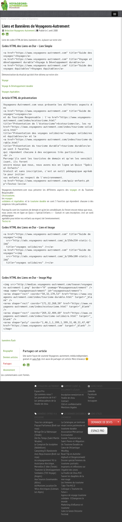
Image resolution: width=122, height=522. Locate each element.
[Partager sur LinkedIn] (7, 34)
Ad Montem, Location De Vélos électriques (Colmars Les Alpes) (46, 488)
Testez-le (6, 221)
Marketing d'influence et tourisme (72, 506)
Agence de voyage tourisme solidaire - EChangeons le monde (73, 498)
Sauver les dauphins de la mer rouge (72, 477)
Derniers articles (10, 357)
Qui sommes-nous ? (43, 394)
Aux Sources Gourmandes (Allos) (46, 481)
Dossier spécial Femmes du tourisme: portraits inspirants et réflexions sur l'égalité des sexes (73, 465)
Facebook (92, 394)
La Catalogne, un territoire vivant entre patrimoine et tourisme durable (73, 425)
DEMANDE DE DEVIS (101, 422)
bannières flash (9, 340)
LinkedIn (91, 391)
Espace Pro (39, 391)
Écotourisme (14, 18)
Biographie (8, 350)
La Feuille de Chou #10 (71, 472)
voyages (73, 189)
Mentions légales (69, 407)
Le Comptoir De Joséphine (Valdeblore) (46, 446)
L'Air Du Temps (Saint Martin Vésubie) (46, 439)
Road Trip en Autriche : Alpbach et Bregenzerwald (73, 455)
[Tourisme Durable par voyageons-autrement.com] (14, 4)
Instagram (92, 400)
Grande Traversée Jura (71, 438)
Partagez (7, 363)
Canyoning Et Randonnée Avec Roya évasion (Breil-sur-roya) (47, 454)
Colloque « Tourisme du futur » (71, 490)
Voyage (5, 80)
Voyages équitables (11, 91)
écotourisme (8, 195)
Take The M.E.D (68, 485)
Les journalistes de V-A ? (45, 397)
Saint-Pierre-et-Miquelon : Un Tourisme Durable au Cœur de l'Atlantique (73, 444)
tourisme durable (38, 201)
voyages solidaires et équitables (13, 200)
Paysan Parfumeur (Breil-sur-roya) (47, 427)
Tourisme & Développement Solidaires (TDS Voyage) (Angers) (47, 473)
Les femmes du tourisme (72, 482)
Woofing (65, 450)
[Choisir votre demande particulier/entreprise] (118, 422)
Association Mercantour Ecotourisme (72, 433)
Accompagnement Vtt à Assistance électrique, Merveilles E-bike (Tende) (45, 463)
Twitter (91, 397)
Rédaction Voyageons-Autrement (20, 30)
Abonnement (9, 369)
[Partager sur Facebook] (3, 34)
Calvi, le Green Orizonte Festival (71, 512)
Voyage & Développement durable (17, 86)
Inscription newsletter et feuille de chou (72, 396)
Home (4, 18)
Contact (65, 400)
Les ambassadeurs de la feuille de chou (45, 402)
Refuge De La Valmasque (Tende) (45, 433)
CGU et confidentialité (71, 404)
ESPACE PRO (97, 431)
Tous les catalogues (43, 422)
